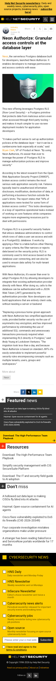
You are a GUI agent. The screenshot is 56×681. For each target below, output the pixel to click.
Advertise (44, 668)
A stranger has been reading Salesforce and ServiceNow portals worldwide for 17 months (27, 541)
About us (34, 668)
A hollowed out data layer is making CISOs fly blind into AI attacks (24, 497)
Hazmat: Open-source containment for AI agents (25, 416)
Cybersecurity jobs (20, 616)
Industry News (14, 28)
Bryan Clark (8, 150)
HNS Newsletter (18, 581)
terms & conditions (16, 649)
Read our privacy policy (17, 668)
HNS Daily (14, 572)
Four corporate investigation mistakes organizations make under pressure (25, 529)
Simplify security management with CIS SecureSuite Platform (26, 467)
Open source (16, 628)
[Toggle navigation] (52, 19)
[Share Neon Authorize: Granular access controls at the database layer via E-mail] (51, 28)
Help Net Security (41, 662)
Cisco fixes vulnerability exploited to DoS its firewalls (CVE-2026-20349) (27, 518)
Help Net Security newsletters (22, 3)
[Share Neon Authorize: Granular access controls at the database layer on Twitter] (39, 28)
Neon (5, 56)
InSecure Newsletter (21, 591)
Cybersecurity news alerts (25, 603)
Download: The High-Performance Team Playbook (25, 437)
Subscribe (45, 640)
